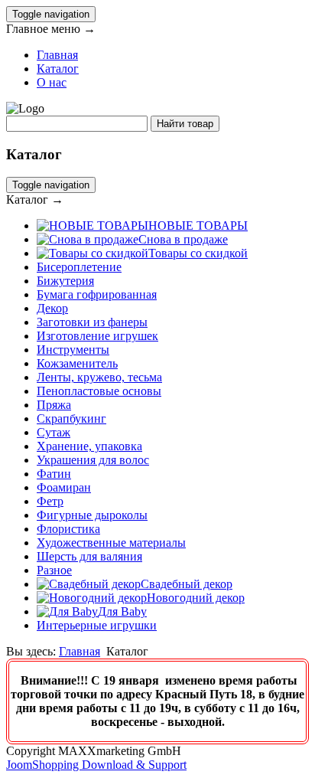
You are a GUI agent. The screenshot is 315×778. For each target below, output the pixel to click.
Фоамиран (64, 487)
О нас (52, 82)
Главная (57, 54)
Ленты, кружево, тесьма (99, 377)
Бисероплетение (79, 266)
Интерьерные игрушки (97, 625)
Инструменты (73, 349)
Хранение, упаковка (89, 446)
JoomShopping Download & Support (96, 764)
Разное (54, 570)
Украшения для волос (93, 459)
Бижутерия (65, 280)
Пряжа (54, 404)
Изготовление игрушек (97, 335)
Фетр (50, 501)
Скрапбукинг (71, 418)
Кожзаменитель (77, 363)
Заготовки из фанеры (92, 322)
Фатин (54, 473)
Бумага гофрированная (97, 294)
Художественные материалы (111, 542)
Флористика (68, 528)
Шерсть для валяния (89, 556)
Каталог (58, 68)
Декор (52, 308)
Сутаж (53, 432)
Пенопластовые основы (99, 390)
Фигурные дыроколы (92, 514)
